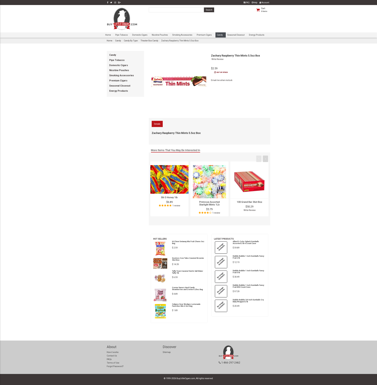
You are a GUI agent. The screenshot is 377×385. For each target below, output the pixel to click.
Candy (220, 35)
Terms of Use (113, 363)
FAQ (247, 2)
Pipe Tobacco (121, 35)
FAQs (109, 359)
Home (108, 35)
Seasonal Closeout (236, 35)
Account (265, 2)
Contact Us (112, 356)
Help (255, 2)
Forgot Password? (115, 366)
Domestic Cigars (139, 35)
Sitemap (167, 352)
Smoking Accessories (182, 35)
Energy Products (256, 35)
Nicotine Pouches (160, 35)
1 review (176, 205)
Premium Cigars (204, 35)
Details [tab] (157, 124)
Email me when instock (221, 80)
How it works (113, 352)
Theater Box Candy (149, 40)
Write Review (217, 59)
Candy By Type (131, 40)
